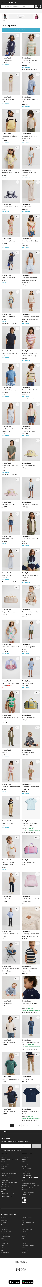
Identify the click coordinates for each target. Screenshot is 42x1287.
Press (2, 1168)
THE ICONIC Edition (6, 1196)
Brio (2, 1250)
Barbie (2, 1238)
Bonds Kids (4, 1217)
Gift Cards (24, 1166)
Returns (24, 1161)
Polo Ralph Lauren (6, 1231)
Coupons (3, 1175)
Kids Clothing (4, 1229)
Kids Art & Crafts (26, 1231)
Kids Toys (24, 1248)
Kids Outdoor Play (27, 1229)
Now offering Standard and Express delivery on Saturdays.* (21, 11)
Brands (3, 1161)
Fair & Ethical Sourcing (28, 1192)
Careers (3, 1171)
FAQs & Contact (26, 1157)
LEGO (2, 1224)
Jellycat (24, 1252)
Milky (23, 1224)
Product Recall (26, 1173)
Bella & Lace (4, 1227)
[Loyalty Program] (38, 6)
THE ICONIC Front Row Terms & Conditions (9, 1183)
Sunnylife (3, 1222)
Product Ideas (25, 1171)
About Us (3, 1157)
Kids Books (25, 1234)
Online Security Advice (7, 1187)
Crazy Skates (4, 1234)
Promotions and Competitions (9, 1173)
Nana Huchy (4, 1220)
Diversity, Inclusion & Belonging (30, 1185)
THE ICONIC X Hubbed (7, 1194)
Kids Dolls (24, 1220)
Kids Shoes (25, 1243)
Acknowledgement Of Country (9, 1159)
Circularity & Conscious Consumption (28, 1188)
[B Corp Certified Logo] (31, 1200)
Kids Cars (24, 1227)
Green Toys (25, 1236)
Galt (2, 1248)
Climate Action (26, 1194)
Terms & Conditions (6, 1178)
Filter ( (20, 30)
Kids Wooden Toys (27, 1217)
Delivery (24, 1159)
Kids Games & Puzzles (28, 1245)
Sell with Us (4, 1166)
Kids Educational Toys (28, 1222)
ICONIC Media (5, 1164)
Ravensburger (5, 1252)
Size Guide (25, 1164)
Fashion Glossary (26, 1168)
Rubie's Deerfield (5, 1236)
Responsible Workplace (28, 1183)
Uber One (3, 1191)
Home (3, 20)
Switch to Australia (27, 1175)
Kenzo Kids (25, 1250)
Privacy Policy (4, 1180)
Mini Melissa (4, 1243)
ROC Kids (3, 1241)
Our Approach (26, 1181)
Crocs (2, 1245)
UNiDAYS (3, 1189)
